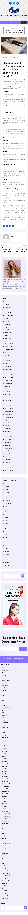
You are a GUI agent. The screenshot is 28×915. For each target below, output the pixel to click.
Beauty (6, 489)
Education (7, 500)
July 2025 (7, 321)
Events (6, 506)
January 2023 (8, 406)
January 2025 (8, 338)
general (7, 520)
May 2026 (7, 307)
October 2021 (8, 448)
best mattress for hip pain (16, 87)
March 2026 (8, 313)
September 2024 (9, 349)
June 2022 (7, 425)
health (15, 28)
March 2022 (8, 434)
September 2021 (9, 451)
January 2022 (8, 439)
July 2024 (7, 355)
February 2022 (8, 437)
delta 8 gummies (9, 498)
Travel (6, 557)
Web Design (8, 562)
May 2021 (7, 462)
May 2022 (7, 428)
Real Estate (7, 537)
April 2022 (7, 431)
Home (11, 28)
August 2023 (8, 386)
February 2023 (8, 403)
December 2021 (8, 442)
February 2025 (8, 335)
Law (6, 531)
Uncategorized (8, 560)
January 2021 (8, 468)
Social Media (8, 545)
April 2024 (7, 363)
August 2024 (8, 352)
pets (6, 534)
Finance (7, 512)
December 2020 (9, 470)
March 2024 (8, 366)
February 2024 (8, 369)
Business (7, 492)
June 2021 (7, 459)
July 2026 (7, 301)
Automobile (7, 486)
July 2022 (7, 423)
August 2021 (8, 454)
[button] (24, 22)
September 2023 (9, 383)
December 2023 (9, 375)
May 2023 (7, 394)
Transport (7, 554)
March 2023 (8, 400)
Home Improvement (9, 529)
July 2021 (7, 456)
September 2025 (9, 315)
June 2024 (7, 358)
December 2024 (9, 341)
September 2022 (9, 417)
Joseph (13, 236)
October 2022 (8, 414)
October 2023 (8, 380)
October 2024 (8, 346)
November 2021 (9, 445)
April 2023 (7, 397)
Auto (6, 484)
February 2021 (8, 465)
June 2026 (7, 304)
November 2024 (9, 344)
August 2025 (8, 318)
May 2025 (7, 327)
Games (6, 517)
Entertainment (8, 503)
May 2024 (7, 361)
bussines (7, 495)
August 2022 (8, 420)
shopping (7, 543)
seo (6, 540)
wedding (7, 565)
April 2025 (7, 330)
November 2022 (9, 411)
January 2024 (8, 372)
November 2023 (9, 377)
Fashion (6, 509)
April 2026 (7, 310)
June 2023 (7, 392)
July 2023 (7, 389)
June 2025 (7, 324)
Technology (7, 551)
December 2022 (9, 408)
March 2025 (8, 332)
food (6, 514)
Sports (6, 548)
